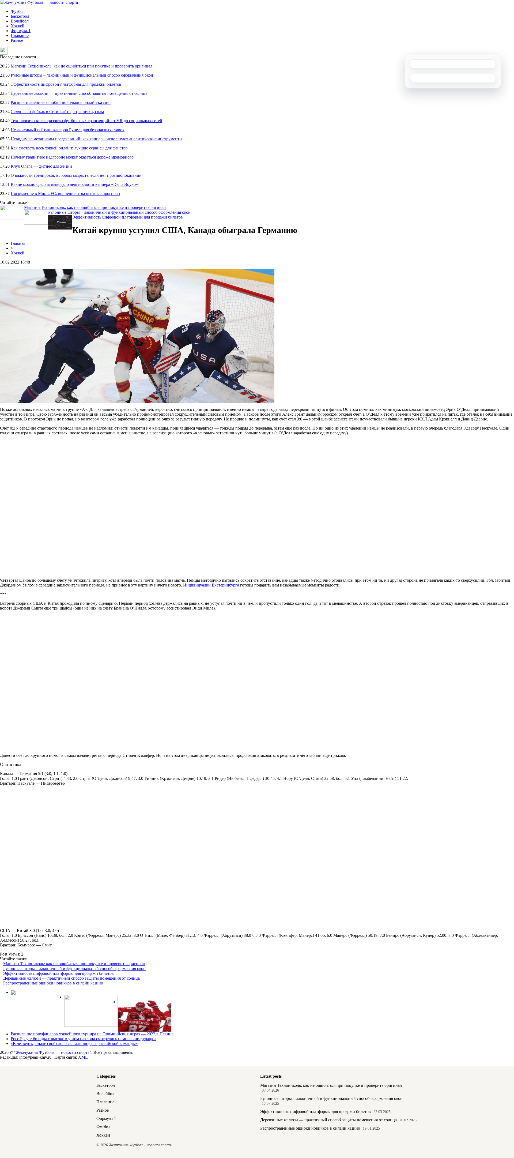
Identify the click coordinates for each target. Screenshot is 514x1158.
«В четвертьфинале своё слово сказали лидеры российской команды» (74, 1043)
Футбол (18, 11)
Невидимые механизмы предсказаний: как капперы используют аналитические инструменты (96, 139)
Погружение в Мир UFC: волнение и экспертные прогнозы (65, 193)
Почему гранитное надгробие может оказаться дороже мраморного (72, 157)
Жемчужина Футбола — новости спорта (52, 1052)
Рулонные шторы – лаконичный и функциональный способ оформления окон (82, 75)
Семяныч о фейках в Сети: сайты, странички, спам (57, 111)
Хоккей (17, 26)
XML (83, 1057)
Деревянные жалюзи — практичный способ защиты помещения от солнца (79, 93)
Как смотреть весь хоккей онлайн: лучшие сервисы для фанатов (69, 148)
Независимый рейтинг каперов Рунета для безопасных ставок (67, 129)
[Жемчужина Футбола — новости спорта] (39, 2)
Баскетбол (20, 16)
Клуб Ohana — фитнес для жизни (41, 166)
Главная (18, 243)
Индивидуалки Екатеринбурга (211, 585)
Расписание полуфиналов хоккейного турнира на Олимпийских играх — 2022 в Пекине (92, 1034)
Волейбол (20, 21)
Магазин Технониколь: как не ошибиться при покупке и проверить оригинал (81, 66)
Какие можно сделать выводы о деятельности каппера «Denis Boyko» (74, 184)
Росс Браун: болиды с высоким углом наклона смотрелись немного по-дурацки (83, 1038)
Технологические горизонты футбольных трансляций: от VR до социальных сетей (86, 120)
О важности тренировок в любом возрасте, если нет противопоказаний (76, 175)
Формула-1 (21, 30)
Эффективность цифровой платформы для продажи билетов (66, 84)
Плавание (20, 35)
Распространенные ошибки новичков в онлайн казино (61, 102)
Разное (17, 40)
